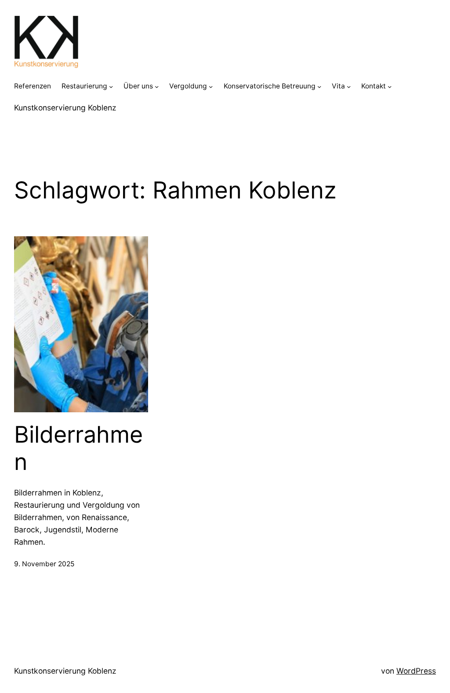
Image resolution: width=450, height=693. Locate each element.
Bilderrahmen (78, 448)
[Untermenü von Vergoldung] (211, 86)
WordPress (416, 670)
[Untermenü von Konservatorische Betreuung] (319, 86)
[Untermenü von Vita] (349, 86)
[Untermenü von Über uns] (157, 86)
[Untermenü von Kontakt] (390, 86)
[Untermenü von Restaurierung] (111, 86)
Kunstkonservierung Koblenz (65, 107)
